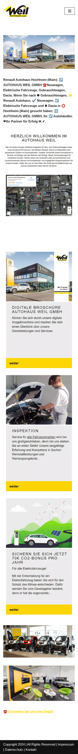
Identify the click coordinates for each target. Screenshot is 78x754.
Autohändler (19, 239)
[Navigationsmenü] (70, 11)
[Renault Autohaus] (16, 11)
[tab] (19, 239)
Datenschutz (14, 749)
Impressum (66, 744)
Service (49, 239)
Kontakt (31, 749)
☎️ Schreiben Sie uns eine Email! (28, 711)
